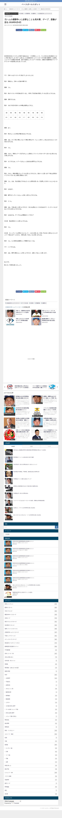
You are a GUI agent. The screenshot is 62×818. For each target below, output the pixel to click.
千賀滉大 (31, 681)
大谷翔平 (31, 678)
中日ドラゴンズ (31, 611)
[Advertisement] (31, 43)
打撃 (31, 751)
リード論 (31, 755)
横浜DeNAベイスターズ (31, 614)
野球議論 (31, 786)
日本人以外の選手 (31, 712)
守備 (31, 758)
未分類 (31, 793)
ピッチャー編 (31, 748)
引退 (31, 741)
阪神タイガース (31, 607)
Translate (16, 803)
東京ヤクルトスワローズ (31, 621)
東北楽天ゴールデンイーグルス (31, 642)
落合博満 (31, 723)
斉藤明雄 (28, 13)
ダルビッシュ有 (31, 688)
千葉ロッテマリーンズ (31, 635)
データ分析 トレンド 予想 (31, 709)
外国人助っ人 (31, 765)
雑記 (31, 790)
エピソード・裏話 (31, 734)
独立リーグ (31, 783)
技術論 (31, 744)
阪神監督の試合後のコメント (31, 646)
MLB (31, 674)
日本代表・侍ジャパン (31, 660)
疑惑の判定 (31, 671)
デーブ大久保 (9, 16)
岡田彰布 (31, 727)
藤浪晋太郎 (31, 692)
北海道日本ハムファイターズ (11, 13)
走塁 (31, 762)
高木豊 (21, 13)
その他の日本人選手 (31, 706)
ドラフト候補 (31, 776)
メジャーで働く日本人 (31, 716)
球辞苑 (31, 664)
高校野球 (31, 779)
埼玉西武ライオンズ (31, 625)
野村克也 (31, 719)
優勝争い (34, 13)
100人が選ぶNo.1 (31, 657)
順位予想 (31, 769)
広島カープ (31, 618)
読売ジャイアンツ (31, 604)
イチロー (31, 702)
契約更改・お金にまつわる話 (31, 667)
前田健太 (31, 695)
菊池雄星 (31, 699)
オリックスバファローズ (31, 639)
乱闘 (31, 737)
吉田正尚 (31, 685)
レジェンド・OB (31, 772)
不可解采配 (31, 650)
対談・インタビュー (31, 730)
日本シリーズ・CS (31, 653)
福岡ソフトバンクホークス (31, 628)
